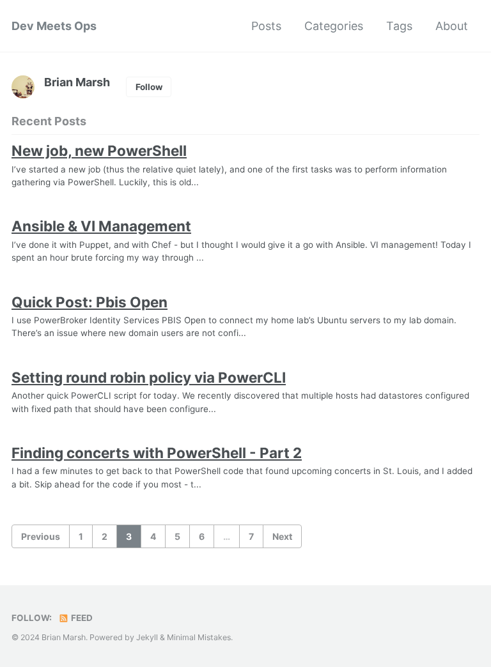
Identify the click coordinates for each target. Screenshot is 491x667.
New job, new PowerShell (99, 150)
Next (282, 536)
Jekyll (147, 637)
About (451, 26)
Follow (149, 87)
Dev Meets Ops (54, 26)
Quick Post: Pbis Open (90, 301)
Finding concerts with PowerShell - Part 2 (157, 452)
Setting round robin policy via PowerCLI (149, 377)
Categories (333, 26)
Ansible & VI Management (101, 225)
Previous (40, 536)
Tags (399, 26)
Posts (266, 26)
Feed (81, 618)
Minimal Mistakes (199, 637)
